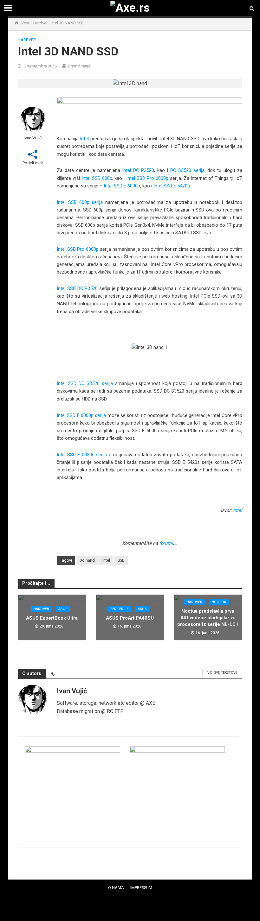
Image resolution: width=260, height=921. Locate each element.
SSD (121, 560)
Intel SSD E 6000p (122, 186)
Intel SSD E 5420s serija (82, 454)
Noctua (218, 602)
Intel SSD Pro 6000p (147, 178)
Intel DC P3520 (138, 170)
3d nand (87, 560)
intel (106, 560)
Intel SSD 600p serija (80, 202)
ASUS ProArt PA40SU (130, 618)
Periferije (119, 609)
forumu (166, 543)
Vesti (25, 23)
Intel (84, 139)
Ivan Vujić (33, 137)
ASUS (63, 609)
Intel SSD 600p (96, 178)
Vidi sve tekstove (222, 672)
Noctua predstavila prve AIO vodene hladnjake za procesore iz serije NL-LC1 (207, 618)
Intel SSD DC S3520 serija (85, 383)
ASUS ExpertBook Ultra (52, 618)
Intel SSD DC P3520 (77, 288)
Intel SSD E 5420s (171, 186)
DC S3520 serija (187, 170)
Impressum (141, 887)
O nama (116, 887)
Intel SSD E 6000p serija (81, 415)
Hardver (40, 23)
